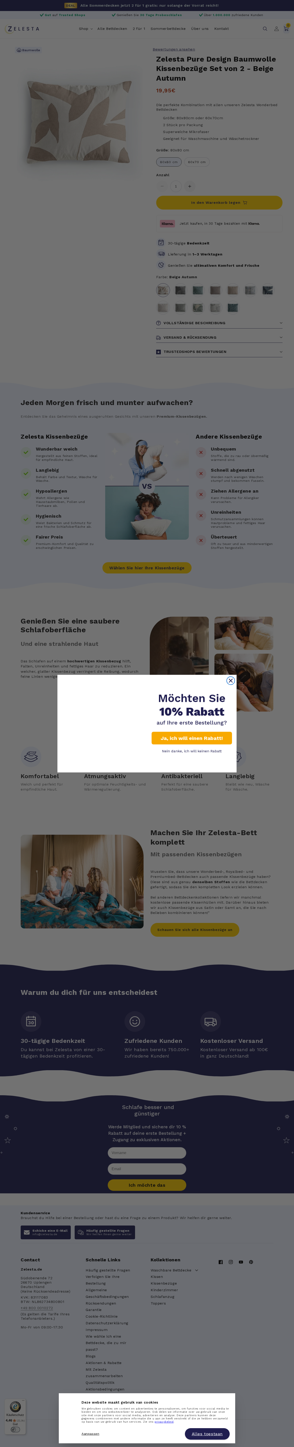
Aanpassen (90, 1434)
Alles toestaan (207, 1434)
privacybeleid (164, 1422)
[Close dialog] (231, 681)
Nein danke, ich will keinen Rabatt (192, 751)
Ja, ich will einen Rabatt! (192, 738)
